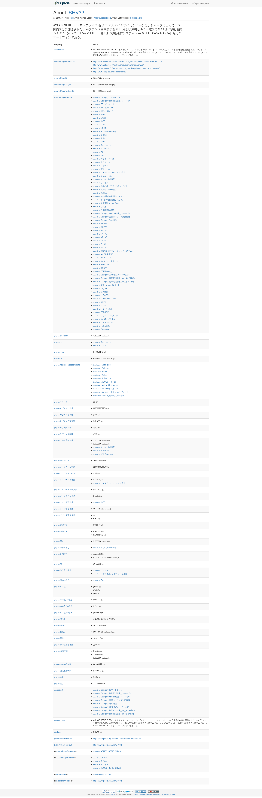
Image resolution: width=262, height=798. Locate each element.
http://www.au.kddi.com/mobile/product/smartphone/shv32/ (118, 64)
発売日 (60, 631)
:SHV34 (100, 761)
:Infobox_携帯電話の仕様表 (108, 395)
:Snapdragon (102, 145)
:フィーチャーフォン (105, 315)
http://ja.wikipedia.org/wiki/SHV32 (107, 744)
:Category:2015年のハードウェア (111, 274)
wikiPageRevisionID (64, 91)
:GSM (99, 114)
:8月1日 (100, 247)
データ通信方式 (63, 440)
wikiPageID (60, 78)
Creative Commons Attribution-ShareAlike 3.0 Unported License (154, 794)
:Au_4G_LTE (102, 257)
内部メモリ (61, 531)
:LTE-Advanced (103, 322)
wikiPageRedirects (65, 751)
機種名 (60, 618)
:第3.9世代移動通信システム (108, 196)
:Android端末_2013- (105, 385)
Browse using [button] (82, 3)
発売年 (60, 625)
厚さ (59, 541)
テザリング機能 (63, 433)
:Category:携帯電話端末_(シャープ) (112, 100)
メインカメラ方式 (64, 466)
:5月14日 (100, 230)
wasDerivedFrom (63, 738)
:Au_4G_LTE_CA (104, 319)
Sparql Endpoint (201, 3)
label (57, 732)
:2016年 (100, 223)
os (58, 358)
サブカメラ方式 (63, 408)
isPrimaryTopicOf (63, 744)
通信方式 (61, 651)
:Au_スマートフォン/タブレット (110, 392)
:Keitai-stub (102, 364)
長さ (59, 683)
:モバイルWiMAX (103, 179)
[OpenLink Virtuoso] (108, 791)
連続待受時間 (62, 664)
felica (59, 351)
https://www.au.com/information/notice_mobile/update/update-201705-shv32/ (126, 68)
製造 (59, 638)
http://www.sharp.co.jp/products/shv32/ (109, 71)
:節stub (100, 375)
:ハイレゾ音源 (102, 308)
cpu (58, 342)
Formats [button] (100, 3)
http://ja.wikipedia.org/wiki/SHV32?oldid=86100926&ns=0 (117, 738)
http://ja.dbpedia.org (102, 17)
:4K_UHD (100, 288)
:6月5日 (100, 240)
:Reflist (100, 371)
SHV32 (76, 12)
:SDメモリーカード (105, 131)
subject (58, 689)
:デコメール (101, 169)
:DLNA (99, 305)
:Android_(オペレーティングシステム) (113, 250)
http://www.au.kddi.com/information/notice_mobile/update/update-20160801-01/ (127, 61)
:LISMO (100, 128)
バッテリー (61, 460)
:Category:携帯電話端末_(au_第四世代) (113, 281)
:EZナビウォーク (103, 104)
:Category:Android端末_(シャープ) (111, 213)
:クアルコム (101, 162)
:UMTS (99, 302)
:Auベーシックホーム (105, 261)
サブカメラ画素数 (64, 421)
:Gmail (99, 117)
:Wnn (99, 155)
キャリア (61, 401)
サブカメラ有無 (63, 414)
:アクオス (100, 764)
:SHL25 (99, 138)
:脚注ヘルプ (102, 378)
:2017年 (100, 227)
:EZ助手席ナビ (103, 111)
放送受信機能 (62, 570)
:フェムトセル (102, 175)
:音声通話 (100, 291)
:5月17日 (100, 233)
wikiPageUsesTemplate (67, 364)
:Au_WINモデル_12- (105, 388)
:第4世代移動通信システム (108, 199)
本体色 (60, 586)
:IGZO (99, 121)
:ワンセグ (100, 182)
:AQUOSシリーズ (104, 381)
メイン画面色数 (63, 508)
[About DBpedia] (61, 3)
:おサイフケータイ (104, 158)
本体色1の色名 (63, 599)
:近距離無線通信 (103, 209)
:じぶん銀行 (101, 325)
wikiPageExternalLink (64, 61)
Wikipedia (112, 794)
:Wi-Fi (99, 151)
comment (59, 720)
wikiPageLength (62, 84)
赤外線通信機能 (63, 644)
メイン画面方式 (63, 502)
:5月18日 (100, 237)
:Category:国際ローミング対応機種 (111, 216)
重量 (59, 677)
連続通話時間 (62, 670)
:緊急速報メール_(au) (106, 203)
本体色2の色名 (63, 606)
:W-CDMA (101, 148)
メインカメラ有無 (64, 473)
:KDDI (99, 124)
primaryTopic (63, 780)
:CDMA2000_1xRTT (105, 298)
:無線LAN (100, 192)
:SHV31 (100, 141)
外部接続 (61, 554)
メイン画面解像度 (64, 515)
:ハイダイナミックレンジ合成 (109, 172)
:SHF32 (100, 134)
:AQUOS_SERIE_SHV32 (107, 751)
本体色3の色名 (63, 612)
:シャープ (100, 165)
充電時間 (61, 524)
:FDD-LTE (101, 312)
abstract (59, 49)
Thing (71, 17)
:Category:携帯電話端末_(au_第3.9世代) (114, 278)
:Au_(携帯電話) (103, 254)
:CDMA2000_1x (103, 271)
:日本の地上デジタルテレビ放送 (110, 186)
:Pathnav (101, 368)
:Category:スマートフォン (107, 97)
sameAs (61, 774)
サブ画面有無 (62, 427)
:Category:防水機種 (105, 220)
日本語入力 (61, 580)
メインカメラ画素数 (65, 489)
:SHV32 (102, 774)
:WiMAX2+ (101, 329)
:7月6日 (100, 244)
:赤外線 (99, 206)
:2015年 (100, 267)
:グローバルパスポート (106, 285)
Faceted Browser (180, 3)
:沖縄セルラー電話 (104, 189)
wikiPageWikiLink (63, 97)
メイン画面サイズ (64, 495)
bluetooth (61, 335)
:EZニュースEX (103, 107)
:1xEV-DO (100, 295)
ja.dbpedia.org (135, 17)
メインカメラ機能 (64, 479)
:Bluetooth (101, 264)
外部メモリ (61, 547)
